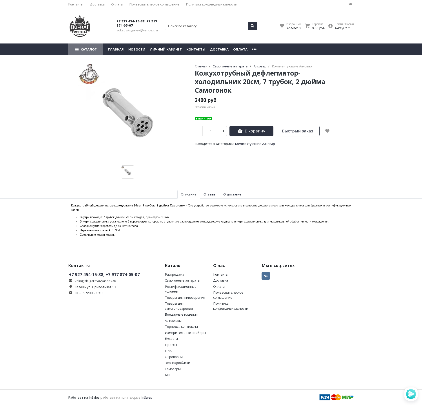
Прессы (171, 344)
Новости (136, 49)
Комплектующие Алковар (255, 143)
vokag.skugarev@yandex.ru (137, 30)
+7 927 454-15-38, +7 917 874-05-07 (136, 23)
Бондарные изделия (181, 314)
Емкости (171, 338)
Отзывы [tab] (210, 194)
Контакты (75, 4)
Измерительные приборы (185, 332)
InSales (146, 397)
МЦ (167, 374)
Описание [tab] (188, 194)
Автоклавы (173, 320)
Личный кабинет (166, 49)
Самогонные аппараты (182, 280)
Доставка (97, 4)
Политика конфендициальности (211, 4)
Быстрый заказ (297, 131)
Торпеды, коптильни (181, 326)
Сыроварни (174, 356)
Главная (116, 49)
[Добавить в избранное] (327, 131)
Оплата (117, 4)
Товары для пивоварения (185, 297)
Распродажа (174, 274)
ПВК (168, 350)
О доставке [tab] (232, 194)
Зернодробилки (177, 362)
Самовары (173, 369)
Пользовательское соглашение (154, 4)
